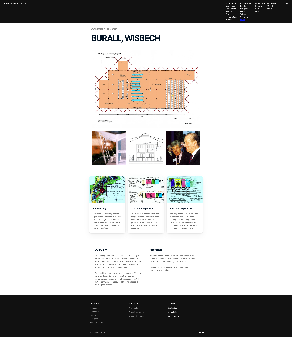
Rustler (243, 6)
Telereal (229, 19)
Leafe (257, 11)
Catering (244, 17)
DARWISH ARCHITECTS (14, 3)
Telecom (244, 14)
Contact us (173, 308)
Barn (257, 9)
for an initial (173, 312)
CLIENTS (285, 3)
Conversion (231, 6)
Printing (258, 6)
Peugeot (244, 9)
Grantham (271, 6)
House (229, 11)
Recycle (243, 11)
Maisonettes (231, 17)
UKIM (269, 9)
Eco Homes (231, 9)
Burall (242, 19)
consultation (173, 316)
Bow (228, 14)
